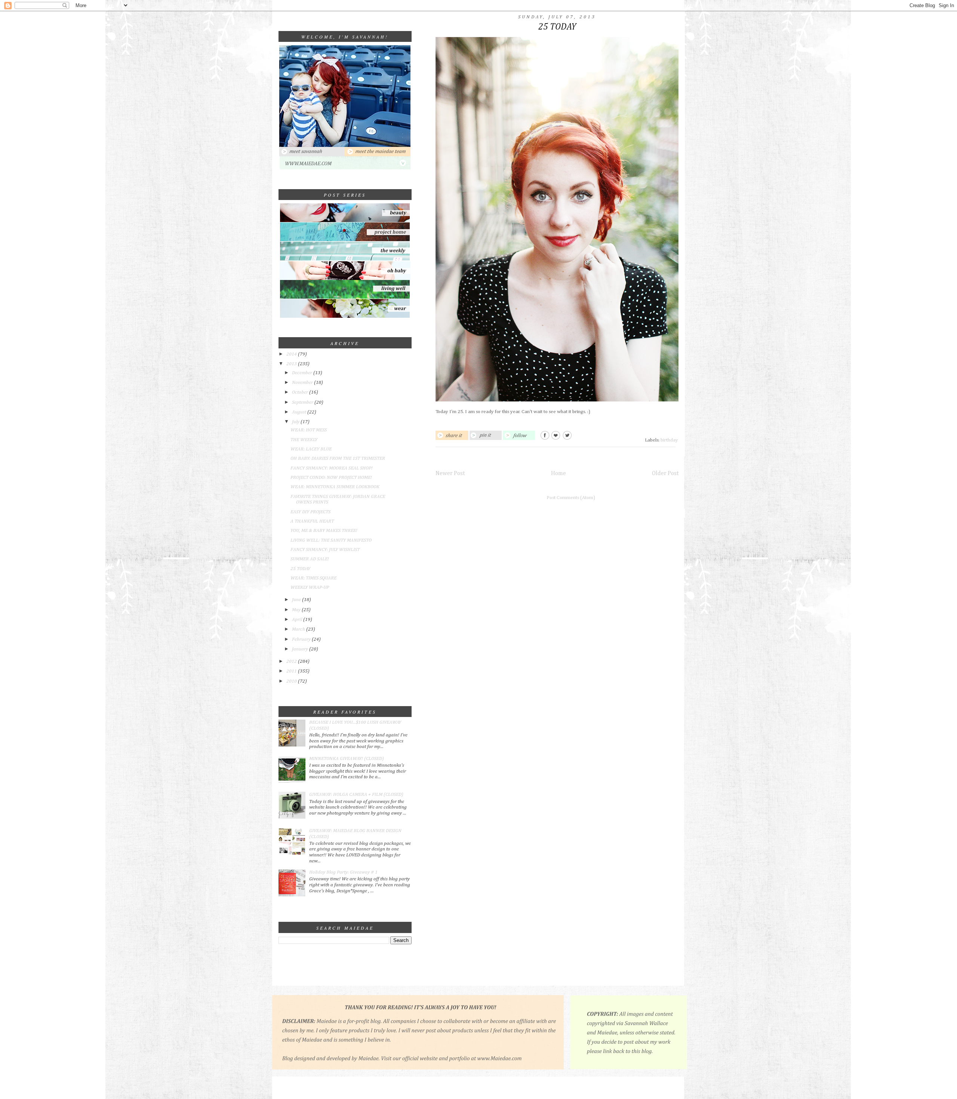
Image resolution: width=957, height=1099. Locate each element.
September (303, 402)
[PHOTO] (344, 145)
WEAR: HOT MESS (308, 430)
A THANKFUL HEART (312, 521)
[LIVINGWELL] (345, 297)
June (297, 599)
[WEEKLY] (345, 260)
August (299, 412)
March (299, 629)
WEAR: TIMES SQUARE (313, 578)
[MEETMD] (377, 155)
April (297, 619)
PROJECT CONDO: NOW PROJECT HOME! (331, 477)
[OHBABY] (345, 278)
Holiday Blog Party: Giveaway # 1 (343, 872)
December (302, 372)
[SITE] (345, 168)
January (300, 649)
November (303, 382)
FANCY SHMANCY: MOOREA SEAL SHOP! (331, 468)
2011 (292, 671)
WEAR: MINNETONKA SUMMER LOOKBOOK (334, 486)
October (300, 392)
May (297, 609)
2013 (292, 363)
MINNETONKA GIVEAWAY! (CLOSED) (346, 758)
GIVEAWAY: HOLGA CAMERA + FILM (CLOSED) (356, 794)
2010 (292, 681)
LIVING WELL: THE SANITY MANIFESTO (331, 540)
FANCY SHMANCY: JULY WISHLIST (325, 549)
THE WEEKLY (303, 439)
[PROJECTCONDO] (345, 240)
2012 (292, 661)
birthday (669, 440)
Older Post (665, 473)
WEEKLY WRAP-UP (309, 587)
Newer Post (450, 473)
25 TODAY (300, 568)
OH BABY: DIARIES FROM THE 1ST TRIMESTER (337, 458)
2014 (292, 354)
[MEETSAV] (312, 155)
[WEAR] (345, 316)
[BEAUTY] (345, 220)
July (296, 421)
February (302, 639)
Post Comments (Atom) (571, 497)
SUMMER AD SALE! (309, 559)
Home (558, 473)
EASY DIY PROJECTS (310, 512)
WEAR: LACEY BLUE (311, 449)
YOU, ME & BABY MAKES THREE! (323, 530)
